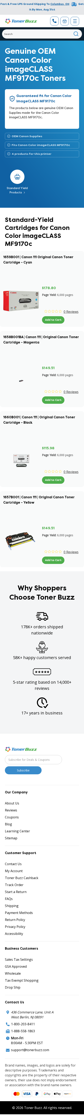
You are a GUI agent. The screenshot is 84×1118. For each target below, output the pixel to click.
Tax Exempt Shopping (22, 980)
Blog (8, 824)
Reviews (11, 810)
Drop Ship (12, 987)
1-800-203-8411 (23, 1024)
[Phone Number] (54, 21)
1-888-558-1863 (23, 1031)
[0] (64, 21)
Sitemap (11, 838)
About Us (12, 803)
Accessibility (14, 933)
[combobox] (42, 34)
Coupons (12, 817)
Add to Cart (53, 320)
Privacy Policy (15, 926)
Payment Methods (19, 912)
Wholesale (13, 973)
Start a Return (16, 892)
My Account (14, 871)
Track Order (14, 885)
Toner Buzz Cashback (21, 878)
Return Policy (15, 919)
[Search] (76, 34)
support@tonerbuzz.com (30, 1050)
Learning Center (17, 831)
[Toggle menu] (75, 21)
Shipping (12, 906)
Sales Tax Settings (19, 959)
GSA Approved (16, 966)
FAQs (9, 899)
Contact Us (13, 864)
